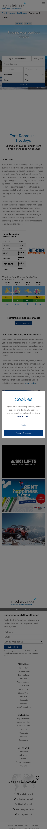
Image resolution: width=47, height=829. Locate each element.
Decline (23, 425)
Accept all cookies (23, 433)
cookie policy (23, 416)
